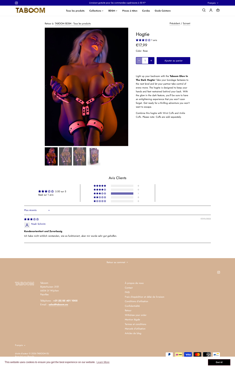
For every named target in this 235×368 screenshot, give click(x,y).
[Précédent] (50, 87)
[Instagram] (16, 2)
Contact (129, 287)
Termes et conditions (135, 324)
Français (212, 3)
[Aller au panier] (218, 10)
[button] (143, 40)
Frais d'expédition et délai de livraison (144, 297)
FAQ (127, 292)
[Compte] (210, 10)
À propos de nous (134, 283)
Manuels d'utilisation (135, 328)
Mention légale (132, 319)
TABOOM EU (43, 353)
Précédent (175, 23)
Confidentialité (132, 306)
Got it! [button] (219, 362)
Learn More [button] (103, 362)
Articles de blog (133, 333)
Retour (128, 310)
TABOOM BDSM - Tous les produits (73, 23)
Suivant (186, 23)
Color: (139, 51)
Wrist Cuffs (168, 113)
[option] (86, 87)
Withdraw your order (135, 315)
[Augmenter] (151, 60)
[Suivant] (123, 87)
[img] (31, 219)
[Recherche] (203, 10)
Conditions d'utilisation (136, 301)
